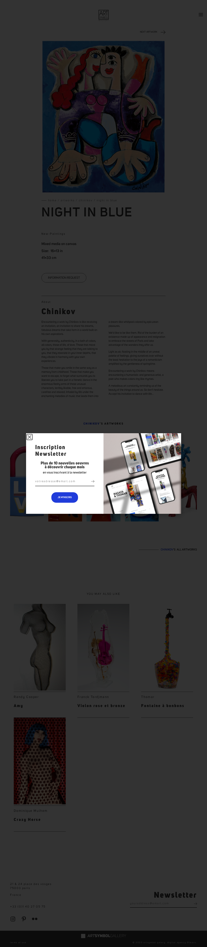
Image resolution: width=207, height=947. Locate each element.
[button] (29, 437)
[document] (103, 473)
